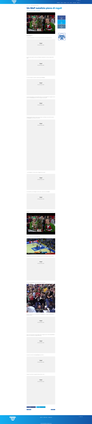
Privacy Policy (45, 417)
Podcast (71, 2)
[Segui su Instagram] (78, 0)
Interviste (65, 2)
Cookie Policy (50, 417)
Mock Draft (74, 2)
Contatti (41, 417)
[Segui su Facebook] (77, 0)
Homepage (58, 2)
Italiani (62, 2)
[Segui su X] (79, 0)
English (78, 2)
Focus (68, 2)
